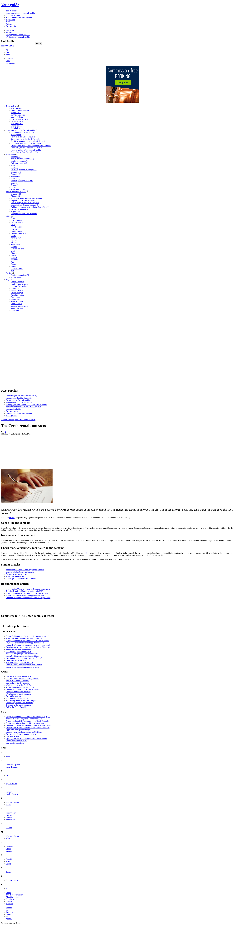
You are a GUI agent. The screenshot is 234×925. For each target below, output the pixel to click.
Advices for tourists (20, 275)
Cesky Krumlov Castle (19, 119)
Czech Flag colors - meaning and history (21, 396)
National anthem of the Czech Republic (26, 150)
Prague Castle (16, 113)
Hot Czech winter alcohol (16, 660)
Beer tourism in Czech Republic (18, 692)
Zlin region (15, 310)
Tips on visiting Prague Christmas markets (22, 654)
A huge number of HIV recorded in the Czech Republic (27, 593)
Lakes (14, 183)
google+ (9, 919)
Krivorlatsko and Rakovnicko (17, 681)
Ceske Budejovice (18, 220)
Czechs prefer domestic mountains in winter (22, 667)
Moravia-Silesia (17, 290)
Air (7, 50)
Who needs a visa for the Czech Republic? (27, 198)
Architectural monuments (22, 159)
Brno (13, 218)
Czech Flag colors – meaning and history (26, 148)
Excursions (16, 172)
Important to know (13, 15)
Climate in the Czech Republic (22, 132)
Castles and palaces (20, 161)
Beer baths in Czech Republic (17, 683)
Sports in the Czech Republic (17, 698)
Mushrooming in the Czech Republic (20, 687)
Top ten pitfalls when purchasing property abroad (25, 570)
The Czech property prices (16, 576)
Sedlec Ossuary (17, 108)
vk (7, 916)
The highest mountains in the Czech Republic (28, 141)
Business (9, 32)
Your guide (10, 5)
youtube (9, 908)
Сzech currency (12, 411)
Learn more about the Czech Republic (20, 13)
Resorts (15, 185)
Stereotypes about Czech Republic (19, 402)
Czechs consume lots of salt (16, 741)
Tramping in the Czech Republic (18, 705)
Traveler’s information (14, 895)
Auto (8, 54)
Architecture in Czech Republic (18, 400)
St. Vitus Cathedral (18, 115)
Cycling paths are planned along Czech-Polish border (26, 739)
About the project (12, 897)
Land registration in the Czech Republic (21, 578)
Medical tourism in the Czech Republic (21, 685)
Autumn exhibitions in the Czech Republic (22, 689)
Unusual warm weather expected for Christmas (24, 665)
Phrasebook (10, 63)
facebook (9, 912)
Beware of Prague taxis (15, 743)
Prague (13, 264)
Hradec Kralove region (19, 284)
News (8, 22)
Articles (9, 24)
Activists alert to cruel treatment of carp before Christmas (27, 647)
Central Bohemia (17, 282)
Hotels (8, 52)
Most (13, 251)
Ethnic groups (16, 135)
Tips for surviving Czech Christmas (19, 663)
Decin (13, 225)
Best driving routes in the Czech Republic (22, 700)
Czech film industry (13, 696)
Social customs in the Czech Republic (25, 139)
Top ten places (11, 106)
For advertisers (11, 899)
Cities (8, 216)
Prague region (16, 299)
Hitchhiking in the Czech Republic (19, 413)
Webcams (9, 58)
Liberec (14, 247)
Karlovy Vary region (19, 286)
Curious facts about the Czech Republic (26, 143)
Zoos (14, 187)
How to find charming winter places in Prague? (24, 658)
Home (3, 420)
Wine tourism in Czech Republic (18, 694)
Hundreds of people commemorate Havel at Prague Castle (28, 598)
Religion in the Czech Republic (23, 137)
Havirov (14, 229)
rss (7, 910)
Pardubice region (17, 295)
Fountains (16, 174)
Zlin (12, 271)
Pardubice (14, 260)
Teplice (13, 266)
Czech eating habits (13, 409)
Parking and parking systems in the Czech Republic (30, 207)
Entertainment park (19, 189)
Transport (16, 194)
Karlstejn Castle (17, 124)
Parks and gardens (19, 163)
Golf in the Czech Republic (16, 707)
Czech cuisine (11, 26)
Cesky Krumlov (17, 222)
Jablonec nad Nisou (18, 233)
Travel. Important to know (16, 192)
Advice (8, 273)
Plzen (13, 262)
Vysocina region (17, 308)
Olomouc (14, 253)
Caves (14, 168)
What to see (16, 277)
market (12, 518)
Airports (15, 196)
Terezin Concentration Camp (22, 110)
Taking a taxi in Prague (20, 209)
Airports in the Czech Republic (23, 200)
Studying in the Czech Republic (18, 35)
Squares (15, 176)
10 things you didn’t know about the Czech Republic (31, 146)
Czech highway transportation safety (25, 205)
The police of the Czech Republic (24, 214)
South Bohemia (17, 301)
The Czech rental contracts (25, 420)
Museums (16, 165)
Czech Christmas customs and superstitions (22, 656)
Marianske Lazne (17, 249)
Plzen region (15, 297)
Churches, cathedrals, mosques (24, 170)
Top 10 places (11, 11)
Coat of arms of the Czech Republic (24, 152)
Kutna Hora (15, 244)
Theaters (15, 178)
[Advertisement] (19, 350)
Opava (13, 255)
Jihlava (13, 236)
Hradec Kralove (17, 231)
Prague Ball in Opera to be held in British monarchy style (28, 589)
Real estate (10, 30)
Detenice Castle (17, 121)
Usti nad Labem (17, 269)
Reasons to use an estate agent (17, 574)
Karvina (14, 240)
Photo (8, 61)
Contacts (9, 901)
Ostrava (14, 258)
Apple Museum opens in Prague (18, 649)
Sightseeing (10, 20)
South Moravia (16, 304)
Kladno (13, 242)
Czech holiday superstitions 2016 (18, 652)
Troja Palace (15, 128)
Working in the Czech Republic (18, 37)
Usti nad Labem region (19, 306)
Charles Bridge (16, 126)
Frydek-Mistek (16, 227)
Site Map (9, 904)
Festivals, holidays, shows (22, 181)
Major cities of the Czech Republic (19, 17)
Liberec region (16, 288)
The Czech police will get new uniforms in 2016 (24, 591)
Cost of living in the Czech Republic (25, 203)
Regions (9, 279)
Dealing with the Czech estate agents (20, 572)
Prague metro (16, 211)
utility (86, 553)
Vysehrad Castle (17, 117)
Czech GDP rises (12, 736)
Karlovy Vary (16, 238)
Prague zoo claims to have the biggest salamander (25, 595)
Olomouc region (17, 293)
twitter (8, 914)
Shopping (16, 157)
